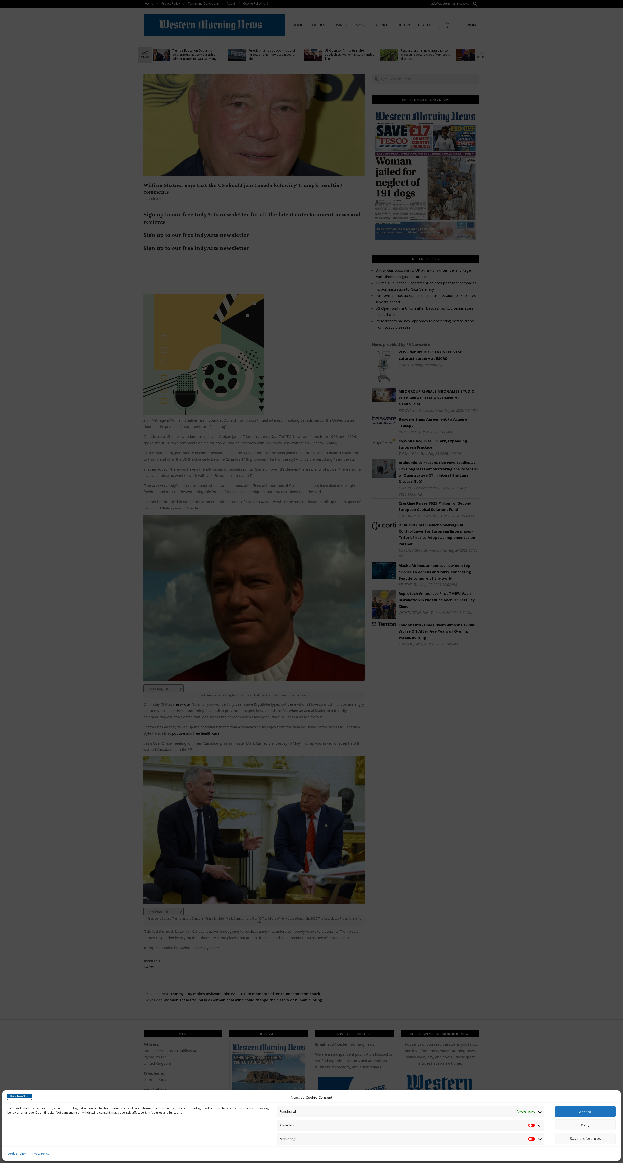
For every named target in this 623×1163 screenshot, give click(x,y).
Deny (585, 1125)
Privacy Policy (40, 1154)
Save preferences (585, 1138)
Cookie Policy (16, 1154)
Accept (585, 1111)
